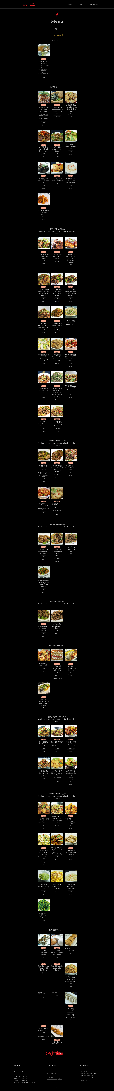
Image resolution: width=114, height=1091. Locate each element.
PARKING (84, 1066)
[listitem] (57, 678)
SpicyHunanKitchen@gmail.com (54, 1079)
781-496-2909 (50, 1077)
